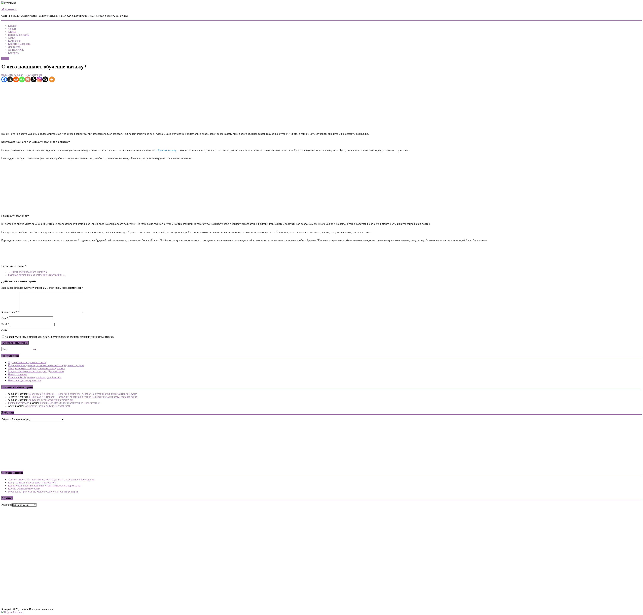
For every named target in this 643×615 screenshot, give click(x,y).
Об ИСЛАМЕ (16, 49)
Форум (12, 28)
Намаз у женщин (17, 374)
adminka (18, 74)
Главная (12, 25)
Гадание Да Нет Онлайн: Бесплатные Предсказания (69, 402)
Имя (4, 318)
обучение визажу (166, 150)
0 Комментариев (33, 74)
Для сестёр (14, 46)
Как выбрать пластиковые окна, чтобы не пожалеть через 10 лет (44, 485)
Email (5, 324)
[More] (51, 79)
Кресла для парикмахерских (24, 488)
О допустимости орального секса (27, 362)
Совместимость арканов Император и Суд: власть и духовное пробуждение (51, 479)
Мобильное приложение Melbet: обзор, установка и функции (43, 491)
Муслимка (9, 9)
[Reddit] (16, 79)
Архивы (6, 504)
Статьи (12, 31)
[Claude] (28, 79)
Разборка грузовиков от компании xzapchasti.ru (36, 274)
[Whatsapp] (22, 79)
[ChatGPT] (45, 79)
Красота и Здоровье (19, 43)
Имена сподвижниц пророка (24, 380)
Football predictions (18, 402)
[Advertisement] (101, 105)
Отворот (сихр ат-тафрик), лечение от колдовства (36, 368)
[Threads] (34, 79)
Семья (11, 37)
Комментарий (10, 312)
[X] (10, 79)
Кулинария (14, 40)
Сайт (4, 330)
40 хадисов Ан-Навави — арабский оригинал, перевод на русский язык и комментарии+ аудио (82, 393)
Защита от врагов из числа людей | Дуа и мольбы (36, 371)
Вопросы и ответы (18, 34)
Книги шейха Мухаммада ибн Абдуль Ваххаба (34, 377)
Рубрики (6, 419)
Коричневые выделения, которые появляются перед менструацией (46, 365)
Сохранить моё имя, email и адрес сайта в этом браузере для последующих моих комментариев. (59, 336)
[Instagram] (39, 79)
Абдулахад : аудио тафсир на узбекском (50, 399)
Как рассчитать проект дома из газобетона (32, 482)
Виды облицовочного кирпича (27, 271)
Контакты (13, 52)
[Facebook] (4, 79)
